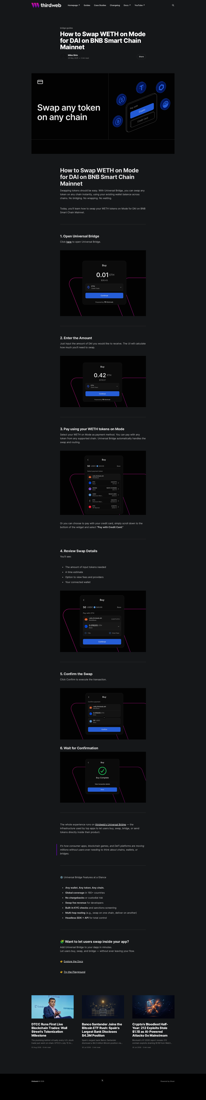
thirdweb (34, 1081)
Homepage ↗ (74, 5)
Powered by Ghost (168, 1081)
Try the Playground (74, 972)
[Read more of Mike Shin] (63, 56)
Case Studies (100, 5)
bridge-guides (66, 28)
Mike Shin (73, 55)
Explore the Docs (73, 961)
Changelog (115, 5)
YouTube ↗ (140, 5)
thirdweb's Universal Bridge (110, 824)
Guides (87, 5)
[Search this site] (173, 5)
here (69, 241)
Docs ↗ (127, 5)
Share (141, 57)
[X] (102, 1080)
